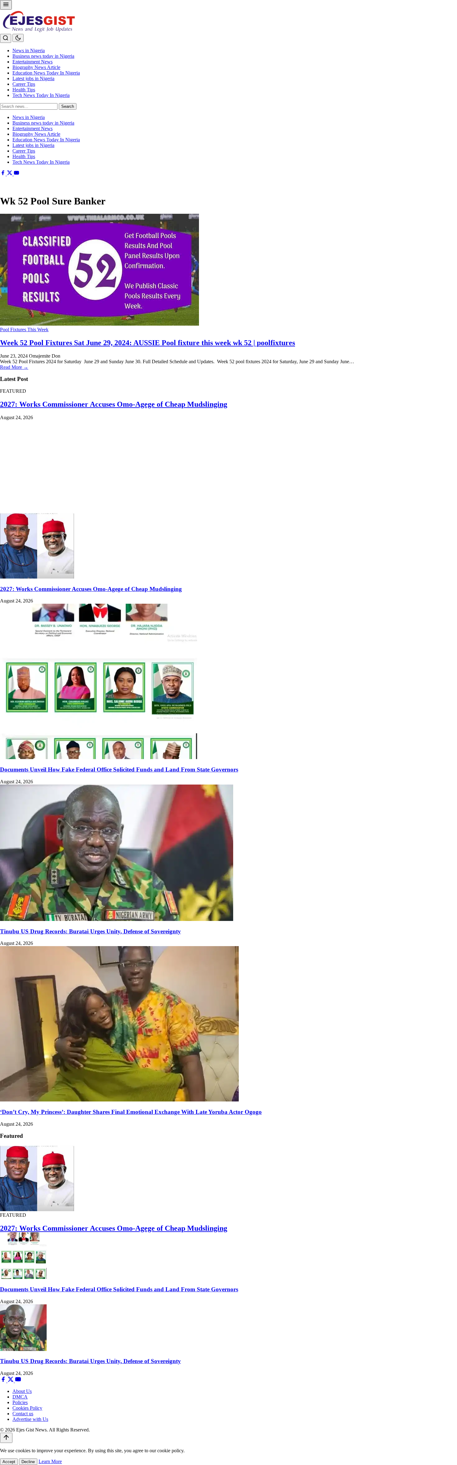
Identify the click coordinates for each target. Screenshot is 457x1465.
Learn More (50, 1461)
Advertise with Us (30, 1419)
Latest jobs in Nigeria (33, 78)
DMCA (20, 1396)
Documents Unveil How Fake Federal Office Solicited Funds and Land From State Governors (119, 769)
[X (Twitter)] (10, 173)
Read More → (14, 367)
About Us (22, 1391)
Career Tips (23, 84)
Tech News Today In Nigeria (41, 95)
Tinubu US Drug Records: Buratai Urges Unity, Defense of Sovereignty (90, 931)
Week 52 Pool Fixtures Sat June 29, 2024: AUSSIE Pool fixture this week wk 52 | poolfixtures (147, 343)
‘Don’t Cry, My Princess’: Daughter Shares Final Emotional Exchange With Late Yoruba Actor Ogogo (131, 1112)
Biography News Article (36, 67)
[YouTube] (16, 173)
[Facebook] (3, 173)
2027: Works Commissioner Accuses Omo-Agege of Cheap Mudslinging (113, 404)
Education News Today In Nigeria (46, 73)
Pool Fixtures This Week (24, 329)
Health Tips (23, 89)
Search (67, 106)
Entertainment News (32, 61)
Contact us (22, 1413)
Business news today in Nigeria (43, 56)
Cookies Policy (27, 1408)
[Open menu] (6, 5)
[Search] (5, 38)
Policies (20, 1402)
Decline (28, 1461)
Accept (8, 1461)
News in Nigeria (28, 50)
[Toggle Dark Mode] (18, 38)
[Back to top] (6, 1438)
